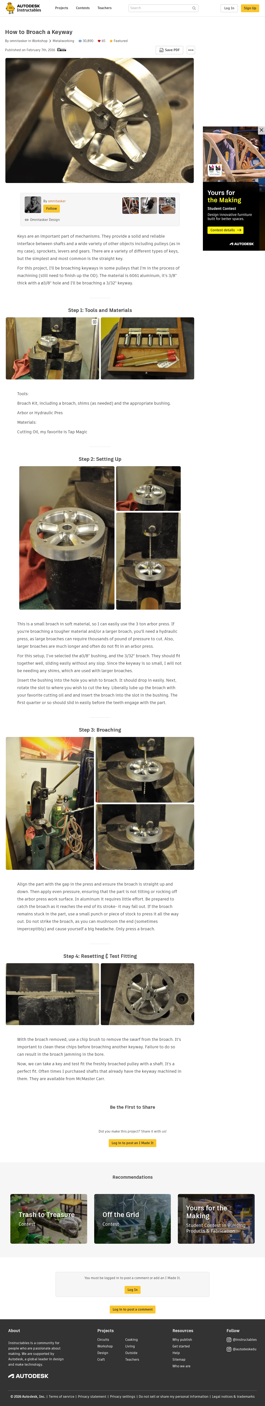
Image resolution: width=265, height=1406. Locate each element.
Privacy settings (122, 1396)
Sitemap (179, 1359)
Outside (131, 1353)
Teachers (105, 8)
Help (176, 1353)
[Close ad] (261, 130)
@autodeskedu (245, 1349)
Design (102, 1353)
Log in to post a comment (133, 1309)
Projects (61, 8)
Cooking (131, 1339)
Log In (229, 8)
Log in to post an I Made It (132, 1143)
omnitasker (18, 41)
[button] (191, 50)
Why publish (182, 1339)
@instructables (245, 1339)
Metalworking (63, 41)
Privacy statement (92, 1396)
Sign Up (250, 8)
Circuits (103, 1339)
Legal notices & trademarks (233, 1396)
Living (130, 1346)
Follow (51, 208)
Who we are (181, 1366)
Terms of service (61, 1396)
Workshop (40, 41)
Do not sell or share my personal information (173, 1396)
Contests (83, 8)
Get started (181, 1346)
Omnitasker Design (45, 219)
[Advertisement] (234, 188)
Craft (101, 1359)
